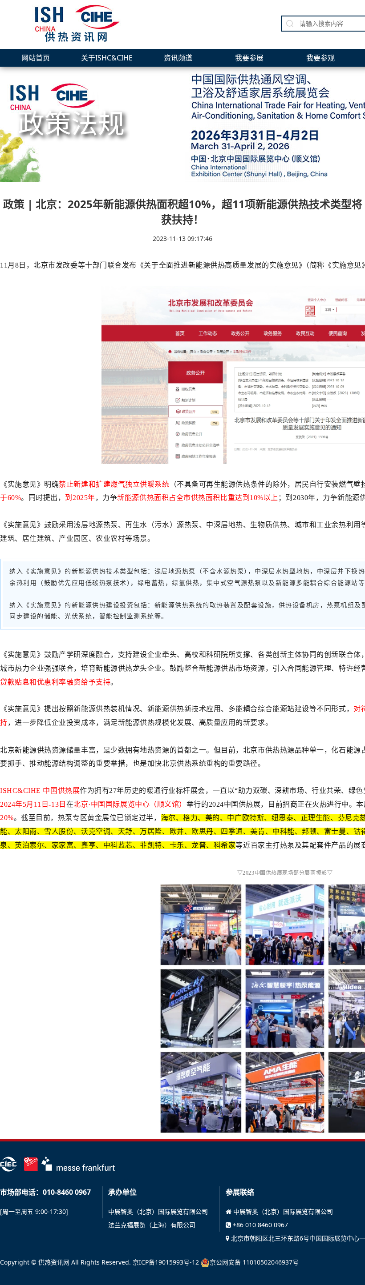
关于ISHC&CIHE (107, 58)
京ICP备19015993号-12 (166, 1262)
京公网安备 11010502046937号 (254, 1262)
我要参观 (320, 58)
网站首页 (35, 58)
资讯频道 (178, 58)
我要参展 (249, 58)
